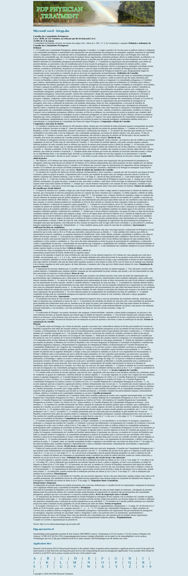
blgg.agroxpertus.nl (43, 529)
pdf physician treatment (68, 12)
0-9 (147, 566)
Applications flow (42, 543)
